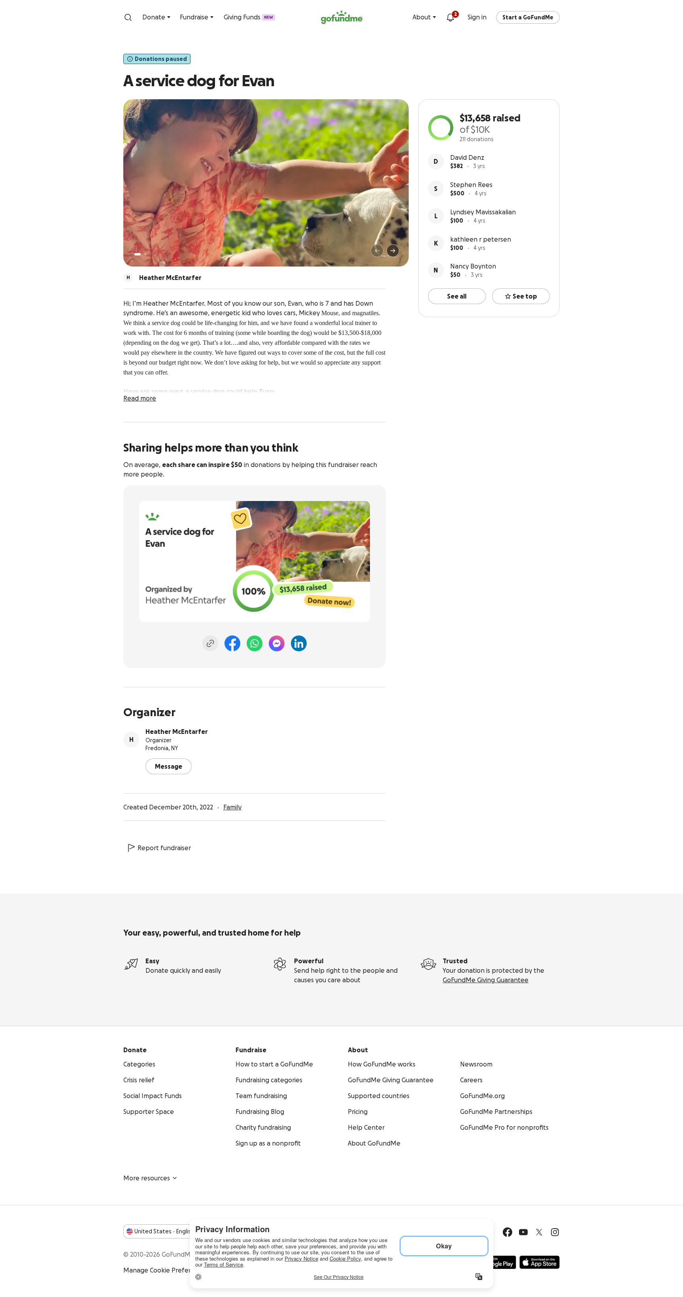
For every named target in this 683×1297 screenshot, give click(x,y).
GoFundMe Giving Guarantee (485, 979)
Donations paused (161, 59)
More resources (146, 1178)
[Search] (128, 17)
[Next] (393, 250)
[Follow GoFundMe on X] (539, 1232)
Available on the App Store (539, 1262)
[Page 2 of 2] (145, 254)
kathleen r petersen (480, 239)
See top (525, 296)
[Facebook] (232, 643)
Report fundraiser (164, 847)
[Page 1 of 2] (137, 254)
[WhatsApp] (254, 643)
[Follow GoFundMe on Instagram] (555, 1232)
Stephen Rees (471, 184)
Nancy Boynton (473, 266)
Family (232, 807)
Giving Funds (248, 17)
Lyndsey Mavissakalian (483, 212)
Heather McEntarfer (176, 731)
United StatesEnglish (164, 1231)
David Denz (467, 157)
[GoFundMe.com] (341, 17)
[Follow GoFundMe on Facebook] (507, 1232)
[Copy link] (210, 643)
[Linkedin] (299, 643)
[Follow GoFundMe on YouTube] (523, 1232)
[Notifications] (450, 17)
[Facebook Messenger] (277, 643)
